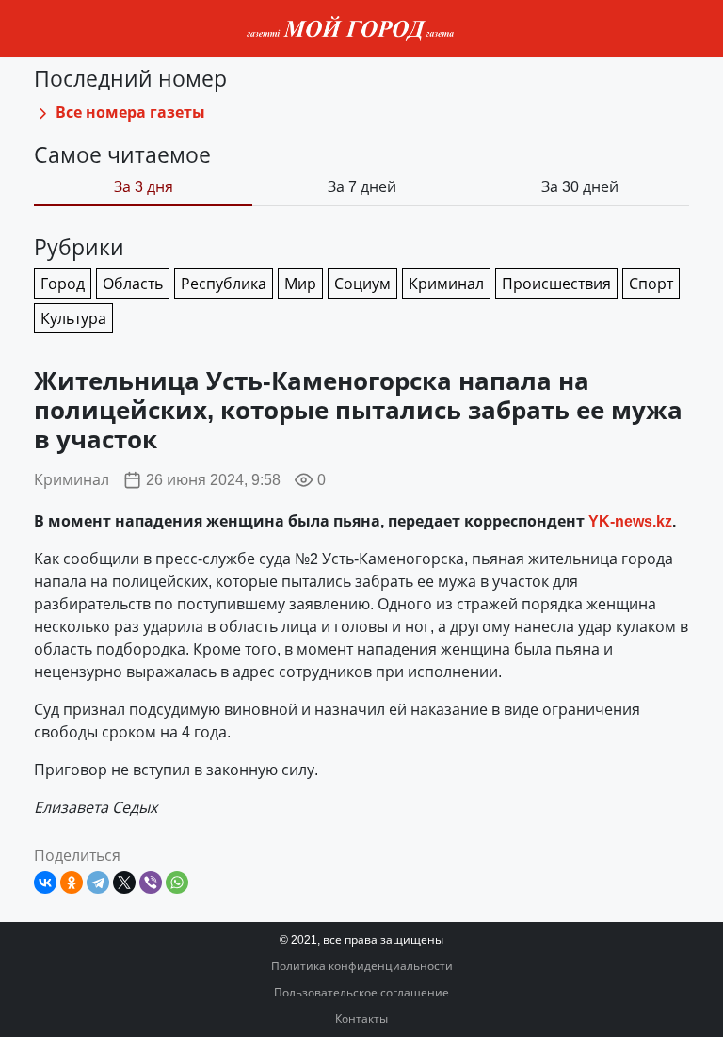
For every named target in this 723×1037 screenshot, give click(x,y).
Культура (73, 318)
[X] (124, 882)
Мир (300, 283)
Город (62, 283)
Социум (362, 283)
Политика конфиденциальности (362, 966)
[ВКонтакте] (45, 882)
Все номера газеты (128, 112)
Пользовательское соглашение (361, 992)
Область (133, 283)
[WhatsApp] (177, 882)
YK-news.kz (630, 520)
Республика (223, 283)
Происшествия (556, 283)
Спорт (651, 283)
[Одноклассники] (71, 882)
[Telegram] (98, 882)
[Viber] (150, 882)
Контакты (361, 1019)
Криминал (71, 479)
